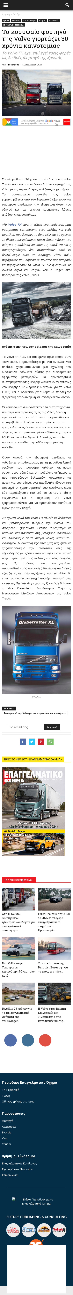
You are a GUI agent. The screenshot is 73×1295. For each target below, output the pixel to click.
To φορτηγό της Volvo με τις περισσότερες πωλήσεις (35, 713)
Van (4, 1138)
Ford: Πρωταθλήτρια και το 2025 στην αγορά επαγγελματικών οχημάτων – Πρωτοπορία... (54, 922)
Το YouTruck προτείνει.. (13, 24)
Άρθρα (6, 20)
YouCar (6, 1144)
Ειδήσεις (16, 20)
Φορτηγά (7, 1121)
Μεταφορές (54, 20)
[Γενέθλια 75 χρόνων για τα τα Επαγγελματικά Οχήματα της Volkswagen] (18, 994)
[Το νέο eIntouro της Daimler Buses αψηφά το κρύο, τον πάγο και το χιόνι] (54, 948)
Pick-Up (6, 1132)
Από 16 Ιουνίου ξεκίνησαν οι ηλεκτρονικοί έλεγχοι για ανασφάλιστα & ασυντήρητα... (18, 922)
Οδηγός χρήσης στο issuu (18, 1101)
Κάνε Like (10, 1035)
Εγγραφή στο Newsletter (17, 1169)
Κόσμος (42, 20)
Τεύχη (6, 1095)
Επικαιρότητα (29, 20)
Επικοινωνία (10, 1175)
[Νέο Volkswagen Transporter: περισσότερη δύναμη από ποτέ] (18, 948)
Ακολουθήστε (27, 1035)
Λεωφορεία (9, 1126)
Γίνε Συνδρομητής (46, 1037)
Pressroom (13, 64)
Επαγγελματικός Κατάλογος (19, 1163)
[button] (67, 5)
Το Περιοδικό (10, 1090)
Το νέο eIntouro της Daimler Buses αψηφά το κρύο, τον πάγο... (53, 967)
